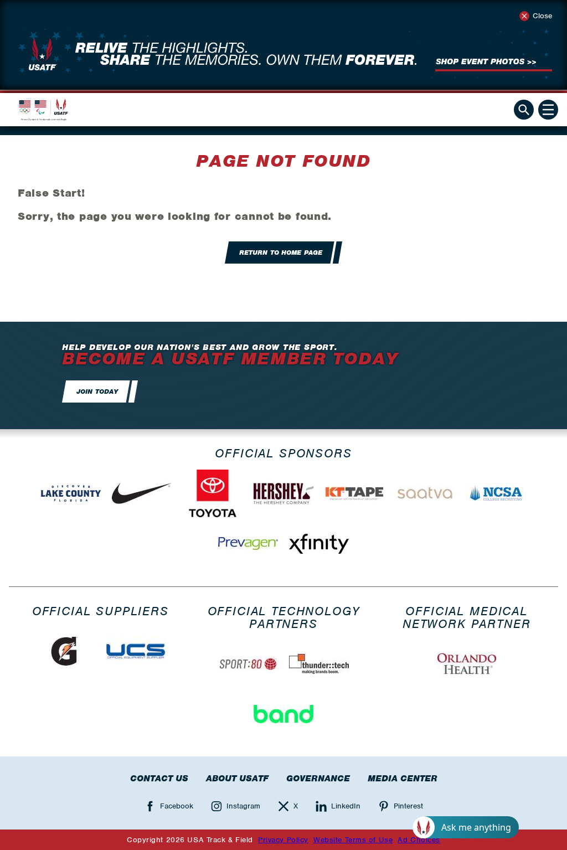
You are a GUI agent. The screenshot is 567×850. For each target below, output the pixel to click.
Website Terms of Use (353, 839)
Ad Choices (419, 839)
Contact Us (159, 778)
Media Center (402, 778)
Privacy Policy (283, 839)
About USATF (237, 778)
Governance (318, 778)
